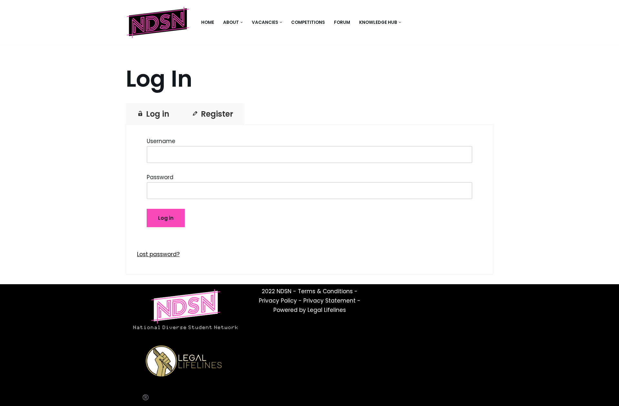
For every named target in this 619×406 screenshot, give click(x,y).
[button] (242, 22)
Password (160, 177)
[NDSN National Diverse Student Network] (158, 22)
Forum (342, 22)
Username (161, 141)
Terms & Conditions (325, 291)
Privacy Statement (329, 300)
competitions (308, 22)
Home (207, 22)
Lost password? (158, 254)
